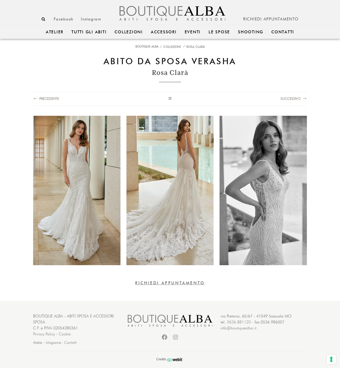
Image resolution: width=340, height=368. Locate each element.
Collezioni (172, 46)
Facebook (63, 19)
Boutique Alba (147, 46)
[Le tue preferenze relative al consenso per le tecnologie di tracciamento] (331, 359)
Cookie (65, 334)
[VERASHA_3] (263, 190)
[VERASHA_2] (170, 190)
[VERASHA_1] (76, 190)
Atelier (38, 343)
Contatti (70, 343)
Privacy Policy (44, 334)
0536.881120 (239, 322)
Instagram (91, 19)
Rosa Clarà (195, 46)
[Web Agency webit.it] (175, 359)
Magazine (53, 343)
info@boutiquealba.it (238, 328)
